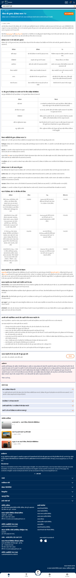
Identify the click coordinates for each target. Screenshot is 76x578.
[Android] (41, 541)
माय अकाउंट (67, 576)
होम (8, 576)
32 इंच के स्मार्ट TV (55, 272)
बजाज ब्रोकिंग (40, 524)
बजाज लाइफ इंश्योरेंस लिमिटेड (44, 516)
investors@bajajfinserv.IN (13, 549)
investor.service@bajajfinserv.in (15, 519)
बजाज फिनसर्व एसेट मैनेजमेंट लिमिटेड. (45, 530)
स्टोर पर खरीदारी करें (69, 13)
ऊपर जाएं (38, 474)
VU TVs (5, 274)
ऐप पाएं (70, 356)
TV (9, 155)
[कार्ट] (74, 2)
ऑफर (50, 576)
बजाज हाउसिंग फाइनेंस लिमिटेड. (44, 522)
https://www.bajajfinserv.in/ (60, 458)
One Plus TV (18, 34)
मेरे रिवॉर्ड (26, 576)
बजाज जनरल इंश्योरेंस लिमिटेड (44, 513)
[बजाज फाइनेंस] (8, 2)
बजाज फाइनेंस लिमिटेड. (42, 511)
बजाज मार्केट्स (40, 519)
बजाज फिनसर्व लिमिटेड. (42, 508)
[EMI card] (66, 2)
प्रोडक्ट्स (38, 573)
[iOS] (45, 541)
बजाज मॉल (4, 272)
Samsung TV (10, 34)
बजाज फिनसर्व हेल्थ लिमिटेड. (43, 527)
